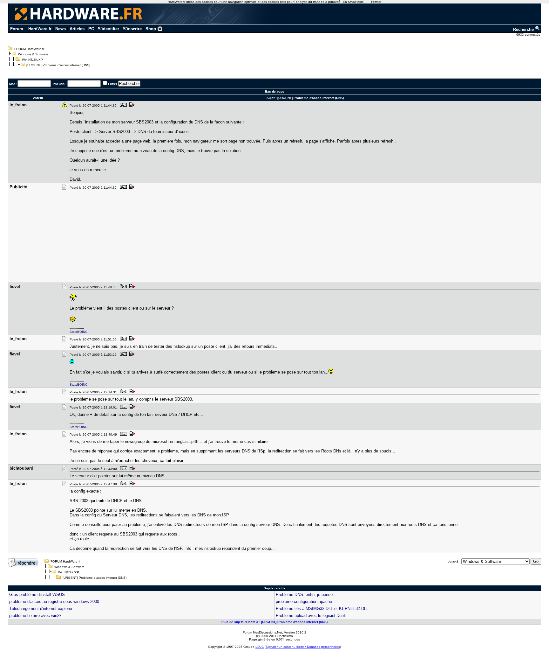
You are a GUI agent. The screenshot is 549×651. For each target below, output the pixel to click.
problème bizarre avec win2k (35, 615)
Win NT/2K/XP (32, 59)
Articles (77, 28)
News (60, 28)
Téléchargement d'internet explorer (40, 608)
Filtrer (112, 84)
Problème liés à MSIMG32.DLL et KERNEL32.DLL (322, 608)
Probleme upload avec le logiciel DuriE (311, 615)
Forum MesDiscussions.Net (262, 632)
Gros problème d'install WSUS (37, 594)
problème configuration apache (304, 601)
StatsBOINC (78, 331)
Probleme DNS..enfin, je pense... (306, 594)
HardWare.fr (39, 28)
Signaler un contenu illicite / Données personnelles (303, 646)
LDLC (259, 646)
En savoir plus (353, 2)
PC (91, 28)
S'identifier (108, 28)
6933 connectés (528, 34)
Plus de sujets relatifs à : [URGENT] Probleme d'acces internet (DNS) (274, 622)
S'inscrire (132, 28)
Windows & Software (33, 54)
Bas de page (274, 91)
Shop (151, 28)
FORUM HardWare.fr (29, 49)
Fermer (376, 2)
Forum (16, 28)
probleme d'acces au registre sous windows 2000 (54, 601)
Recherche (524, 29)
